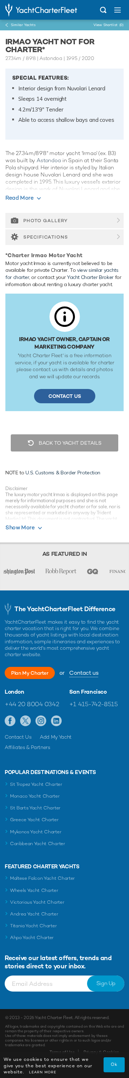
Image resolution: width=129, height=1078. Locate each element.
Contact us (83, 673)
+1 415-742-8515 (93, 704)
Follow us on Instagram (41, 721)
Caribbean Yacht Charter (37, 843)
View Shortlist (109, 25)
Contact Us (64, 396)
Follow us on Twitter (25, 721)
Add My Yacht (56, 737)
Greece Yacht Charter (34, 820)
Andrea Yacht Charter (34, 914)
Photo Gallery (45, 221)
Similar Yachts (23, 25)
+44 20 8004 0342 (32, 704)
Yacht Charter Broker (90, 277)
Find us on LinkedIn (56, 721)
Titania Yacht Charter (33, 926)
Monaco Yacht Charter (35, 796)
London (14, 691)
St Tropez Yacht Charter (36, 784)
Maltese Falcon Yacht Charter (42, 878)
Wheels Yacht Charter (34, 890)
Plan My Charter (29, 673)
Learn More (42, 1072)
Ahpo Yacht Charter (32, 937)
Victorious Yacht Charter (37, 902)
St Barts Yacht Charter (35, 808)
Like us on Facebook (10, 721)
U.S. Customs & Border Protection (62, 472)
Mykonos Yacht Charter (35, 832)
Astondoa (49, 160)
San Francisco (88, 691)
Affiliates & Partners (27, 747)
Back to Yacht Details (69, 443)
